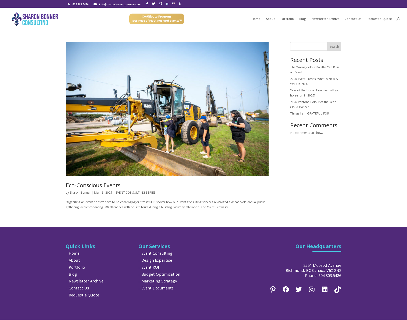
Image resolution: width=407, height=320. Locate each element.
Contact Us (353, 19)
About (270, 19)
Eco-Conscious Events (93, 185)
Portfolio (287, 19)
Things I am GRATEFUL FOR (309, 113)
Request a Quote (379, 19)
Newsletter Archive (325, 19)
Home (256, 19)
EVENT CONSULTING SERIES (135, 192)
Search (334, 47)
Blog (302, 19)
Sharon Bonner (80, 192)
